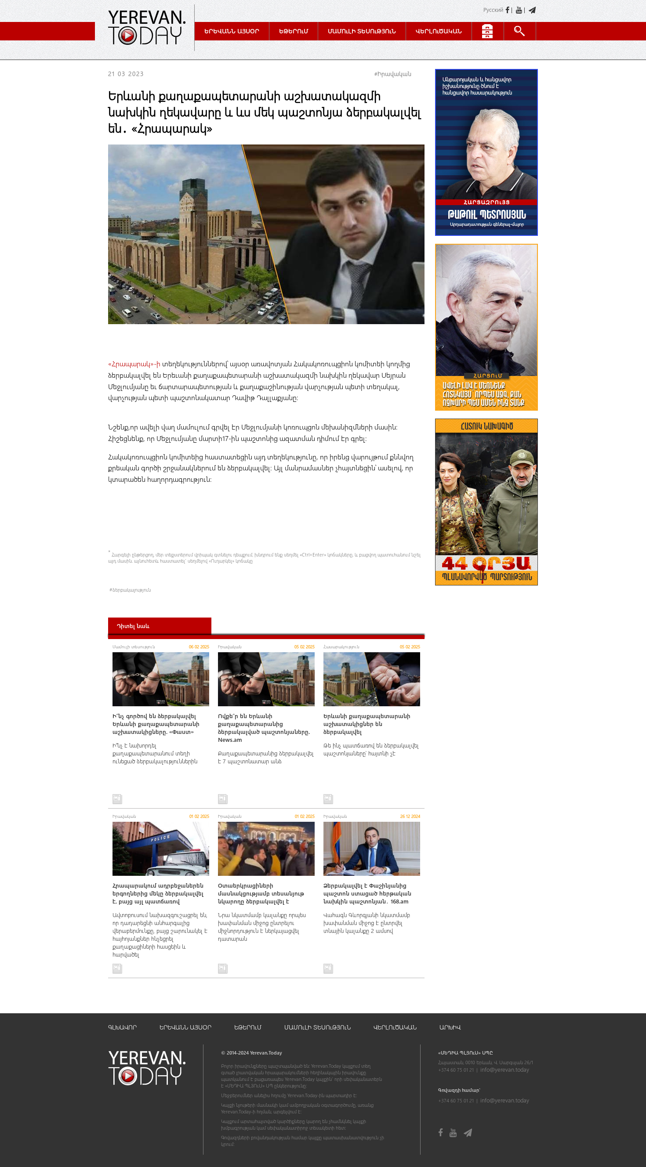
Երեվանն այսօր (231, 31)
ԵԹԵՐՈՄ (247, 1027)
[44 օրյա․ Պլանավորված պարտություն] (486, 589)
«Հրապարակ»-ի (135, 363)
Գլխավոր (122, 1027)
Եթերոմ (293, 31)
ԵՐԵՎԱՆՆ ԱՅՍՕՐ (185, 1027)
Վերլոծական (439, 31)
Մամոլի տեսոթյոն (362, 31)
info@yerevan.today (504, 1069)
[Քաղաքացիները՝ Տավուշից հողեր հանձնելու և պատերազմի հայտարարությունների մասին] (486, 415)
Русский (493, 9)
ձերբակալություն (132, 589)
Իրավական (394, 73)
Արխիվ (450, 1027)
